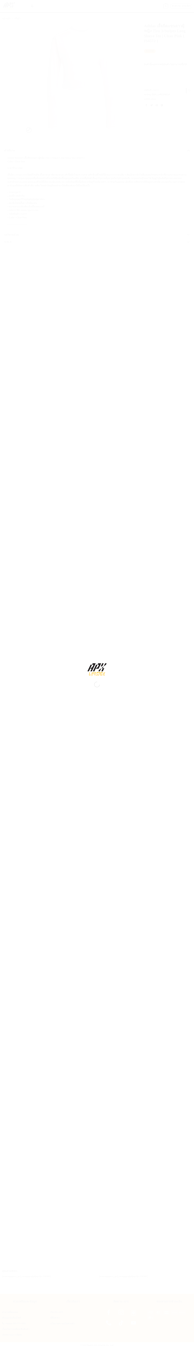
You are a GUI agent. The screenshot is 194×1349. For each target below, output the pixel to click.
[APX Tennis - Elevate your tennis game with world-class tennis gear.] (97, 669)
